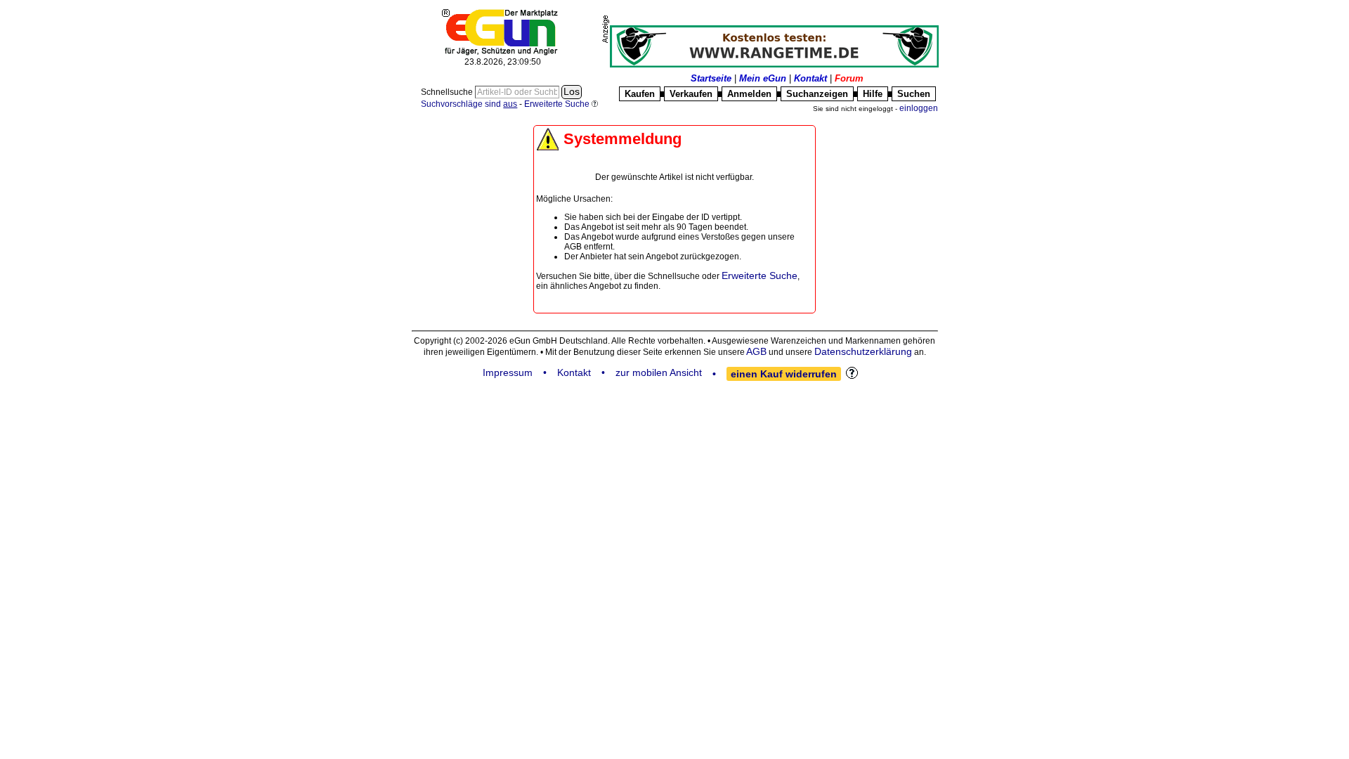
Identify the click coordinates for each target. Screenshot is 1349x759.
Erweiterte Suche (759, 275)
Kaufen (640, 94)
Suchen (913, 94)
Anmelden (749, 94)
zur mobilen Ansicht (658, 372)
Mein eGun (762, 78)
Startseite (711, 78)
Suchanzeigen (817, 94)
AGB (756, 351)
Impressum (508, 372)
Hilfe (872, 94)
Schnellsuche (448, 92)
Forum (849, 78)
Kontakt (810, 78)
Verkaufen (691, 94)
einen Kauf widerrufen (784, 373)
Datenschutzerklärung (863, 351)
